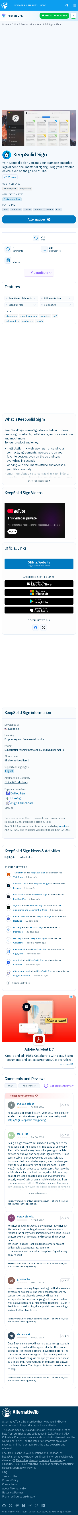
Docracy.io (18, 931)
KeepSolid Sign (38, 872)
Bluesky (33, 1460)
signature (45, 316)
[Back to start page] (5, 5)
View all (9, 808)
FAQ (4, 1472)
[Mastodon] (17, 1505)
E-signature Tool (12, 199)
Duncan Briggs (25, 1103)
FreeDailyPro (19, 899)
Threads (44, 1460)
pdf (55, 316)
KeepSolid (14, 728)
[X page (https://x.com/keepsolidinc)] (43, 627)
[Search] (67, 5)
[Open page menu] (75, 5)
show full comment (39, 1193)
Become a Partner (12, 1492)
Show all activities (21, 982)
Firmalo (17, 888)
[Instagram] (36, 1505)
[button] (10, 177)
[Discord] (4, 1505)
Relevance (29, 1085)
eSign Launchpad (21, 975)
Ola (27, 1430)
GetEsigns (18, 942)
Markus (38, 1430)
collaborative (12, 321)
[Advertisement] (39, 69)
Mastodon (22, 1460)
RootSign (17, 920)
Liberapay (18, 1467)
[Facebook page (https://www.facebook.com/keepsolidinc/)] (35, 627)
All (10, 1085)
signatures (11, 316)
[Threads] (30, 1505)
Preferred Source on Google (18, 1496)
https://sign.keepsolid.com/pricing (27, 1120)
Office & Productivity (16, 782)
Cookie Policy (10, 1484)
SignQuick (18, 953)
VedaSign (18, 877)
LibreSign (16, 798)
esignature (27, 321)
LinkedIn (7, 1464)
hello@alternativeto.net (16, 1456)
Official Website (39, 564)
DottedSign (17, 793)
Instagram (56, 1460)
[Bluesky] (23, 1505)
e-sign (39, 321)
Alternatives (37, 219)
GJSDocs (17, 964)
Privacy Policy (10, 1480)
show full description (39, 480)
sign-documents (28, 316)
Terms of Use (9, 1476)
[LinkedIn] (43, 1505)
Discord (43, 1456)
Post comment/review (61, 1085)
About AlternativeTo (14, 1488)
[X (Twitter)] (10, 1505)
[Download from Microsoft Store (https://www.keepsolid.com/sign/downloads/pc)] (39, 592)
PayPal (31, 1467)
